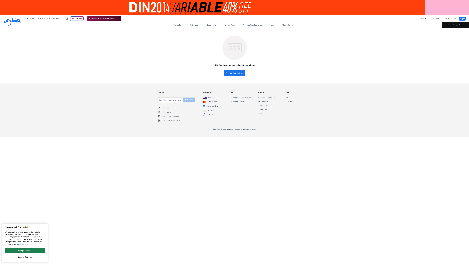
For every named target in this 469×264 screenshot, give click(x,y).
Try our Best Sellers (234, 73)
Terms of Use (263, 101)
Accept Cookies (24, 250)
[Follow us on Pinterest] (159, 116)
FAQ (287, 98)
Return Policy (263, 109)
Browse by (177, 25)
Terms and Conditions (266, 98)
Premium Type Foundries (252, 25)
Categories (194, 25)
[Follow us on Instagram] (159, 108)
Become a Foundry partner (240, 98)
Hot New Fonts (229, 25)
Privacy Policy (263, 105)
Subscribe (189, 100)
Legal (260, 113)
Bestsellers (211, 25)
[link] (27, 18)
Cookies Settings (25, 257)
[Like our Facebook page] (159, 120)
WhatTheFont (286, 25)
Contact (289, 101)
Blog (271, 25)
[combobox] (54, 18)
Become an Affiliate (237, 101)
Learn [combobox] (422, 18)
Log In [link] (462, 19)
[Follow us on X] (159, 112)
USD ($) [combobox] (435, 18)
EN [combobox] (446, 18)
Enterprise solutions (455, 25)
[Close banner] (118, 18)
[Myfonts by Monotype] (12, 21)
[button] (3, 7)
